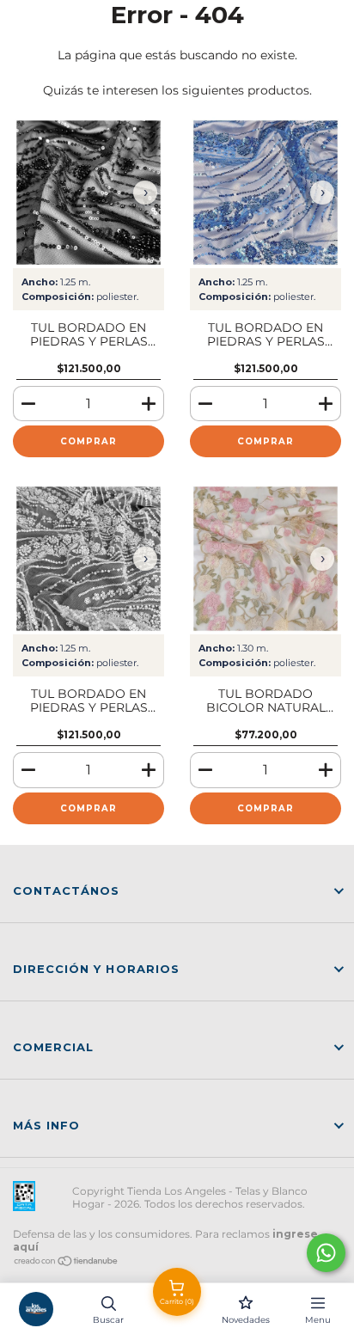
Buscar (108, 1319)
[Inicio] (36, 1308)
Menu (318, 1319)
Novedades (246, 1319)
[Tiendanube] (66, 1263)
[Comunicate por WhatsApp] (326, 1252)
